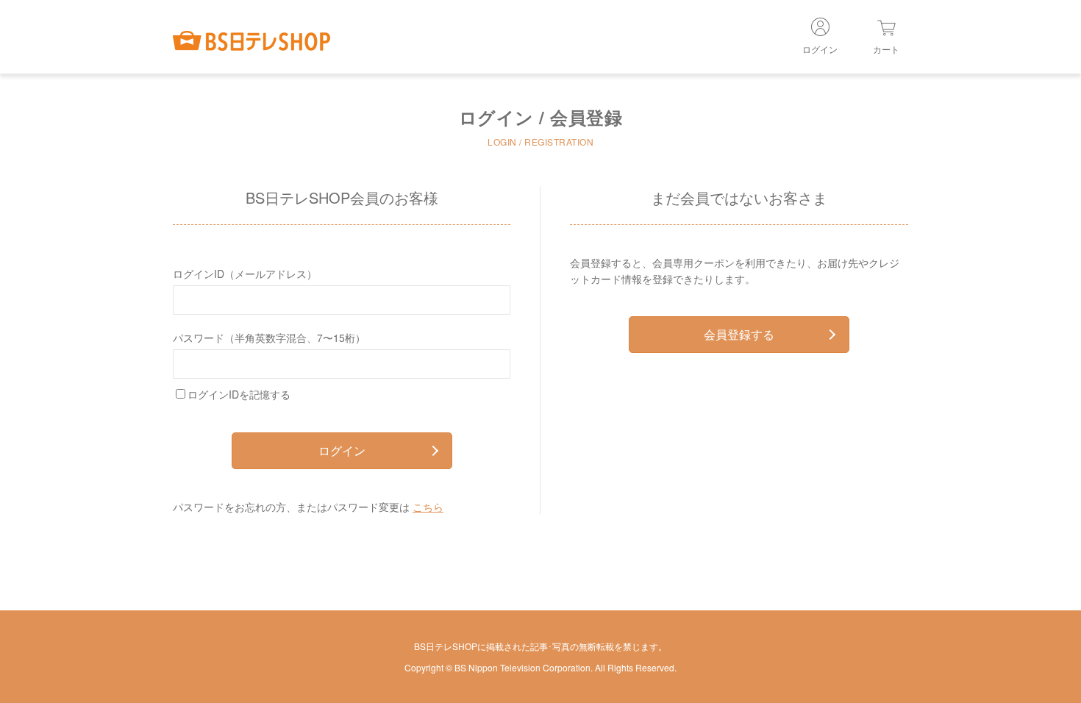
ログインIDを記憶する (239, 394)
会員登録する (739, 334)
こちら (428, 506)
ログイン (341, 450)
